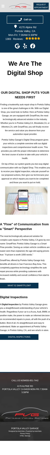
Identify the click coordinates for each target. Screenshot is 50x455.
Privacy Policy (25, 433)
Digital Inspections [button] (19, 337)
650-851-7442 (32, 380)
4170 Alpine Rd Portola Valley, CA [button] (25, 29)
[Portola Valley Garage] (20, 6)
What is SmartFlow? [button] (19, 285)
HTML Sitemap (25, 436)
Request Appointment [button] (41, 6)
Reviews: (14, 39)
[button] (17, 46)
